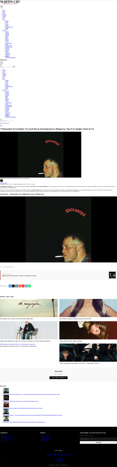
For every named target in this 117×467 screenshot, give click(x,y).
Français (7, 35)
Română (7, 48)
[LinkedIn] (55, 455)
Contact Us (5, 441)
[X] (51, 455)
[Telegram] (69, 455)
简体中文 (7, 54)
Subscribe (98, 442)
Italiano (7, 39)
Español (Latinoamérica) (10, 57)
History (7, 25)
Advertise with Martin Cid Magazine (10, 438)
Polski (6, 44)
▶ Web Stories (58, 450)
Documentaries (6, 394)
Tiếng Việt (7, 53)
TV (3, 9)
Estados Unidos (10, 266)
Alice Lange (4, 182)
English (4, 30)
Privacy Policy (60, 460)
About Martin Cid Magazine (8, 435)
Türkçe (6, 51)
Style (6, 23)
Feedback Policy (46, 439)
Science (4, 16)
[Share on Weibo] (23, 286)
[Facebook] (48, 455)
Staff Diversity (45, 441)
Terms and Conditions (60, 458)
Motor (6, 29)
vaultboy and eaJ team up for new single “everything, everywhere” (19, 275)
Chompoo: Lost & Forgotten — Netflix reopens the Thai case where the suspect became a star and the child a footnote (34, 394)
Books (6, 22)
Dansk (6, 36)
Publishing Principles (47, 435)
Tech (4, 12)
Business (4, 14)
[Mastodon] (65, 455)
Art (3, 18)
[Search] (1, 62)
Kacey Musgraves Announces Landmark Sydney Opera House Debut (75, 318)
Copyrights (59, 461)
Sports (4, 17)
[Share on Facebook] (10, 286)
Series (4, 401)
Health (6, 28)
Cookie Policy (60, 459)
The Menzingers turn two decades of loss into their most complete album (16, 318)
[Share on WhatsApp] (29, 286)
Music (4, 13)
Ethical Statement (46, 436)
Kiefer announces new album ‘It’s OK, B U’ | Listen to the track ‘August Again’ (18, 346)
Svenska (7, 50)
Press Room (5, 436)
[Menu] (1, 6)
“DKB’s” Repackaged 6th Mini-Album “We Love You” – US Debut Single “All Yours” (79, 363)
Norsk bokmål (8, 43)
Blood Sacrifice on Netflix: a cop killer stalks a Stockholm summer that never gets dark (24, 408)
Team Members (6, 437)
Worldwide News (9, 27)
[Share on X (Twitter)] (13, 286)
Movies (4, 11)
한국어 (7, 41)
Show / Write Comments (59, 377)
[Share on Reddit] (19, 286)
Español (7, 33)
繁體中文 (7, 56)
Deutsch (7, 34)
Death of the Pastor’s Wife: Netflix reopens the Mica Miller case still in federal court (27, 422)
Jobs (3, 439)
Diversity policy (46, 437)
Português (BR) (8, 47)
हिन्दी (6, 38)
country (4, 266)
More (4, 19)
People (6, 24)
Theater (7, 20)
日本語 (7, 40)
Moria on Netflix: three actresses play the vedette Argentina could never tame (22, 401)
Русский (7, 49)
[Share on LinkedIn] (16, 286)
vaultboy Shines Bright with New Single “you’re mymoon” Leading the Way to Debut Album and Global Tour (25, 341)
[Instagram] (58, 455)
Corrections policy (46, 438)
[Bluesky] (62, 455)
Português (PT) (8, 45)
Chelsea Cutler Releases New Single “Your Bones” (70, 341)
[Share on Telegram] (26, 286)
